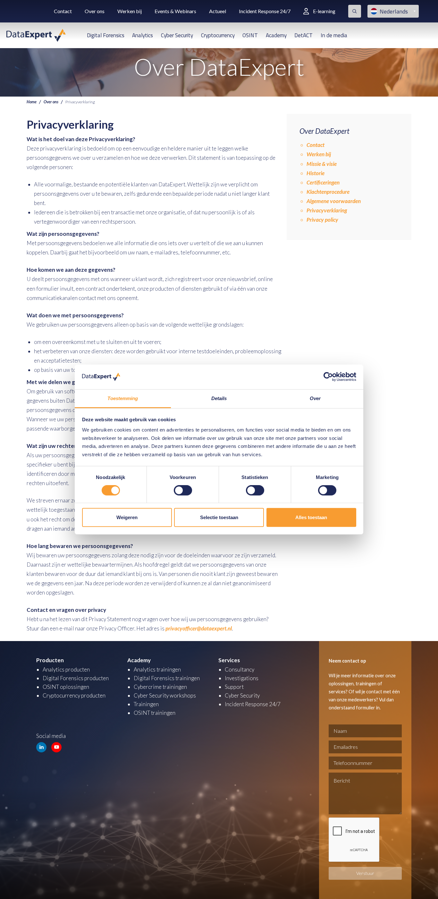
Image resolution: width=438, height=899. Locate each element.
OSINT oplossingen (66, 686)
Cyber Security (177, 35)
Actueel (217, 11)
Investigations (241, 678)
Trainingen (146, 704)
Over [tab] (315, 398)
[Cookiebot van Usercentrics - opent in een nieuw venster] (328, 377)
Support (234, 686)
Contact (63, 11)
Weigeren (127, 517)
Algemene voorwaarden (334, 201)
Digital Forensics (105, 35)
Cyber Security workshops (165, 695)
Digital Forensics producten (76, 678)
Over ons (95, 11)
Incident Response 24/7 (265, 11)
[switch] (183, 490)
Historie (315, 173)
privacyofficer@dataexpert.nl (198, 628)
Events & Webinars (175, 11)
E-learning (324, 11)
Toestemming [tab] (122, 398)
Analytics (142, 35)
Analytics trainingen (157, 669)
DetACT (303, 35)
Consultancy (239, 669)
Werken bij (129, 11)
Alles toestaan (311, 517)
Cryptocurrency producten (74, 695)
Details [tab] (219, 398)
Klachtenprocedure (328, 191)
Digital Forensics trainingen (167, 678)
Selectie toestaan (219, 517)
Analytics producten (66, 669)
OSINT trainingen (154, 712)
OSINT (250, 35)
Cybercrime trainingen (160, 686)
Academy (276, 35)
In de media (334, 35)
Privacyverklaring (327, 210)
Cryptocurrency (218, 35)
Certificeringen (323, 182)
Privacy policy (322, 219)
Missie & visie (322, 163)
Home (32, 101)
